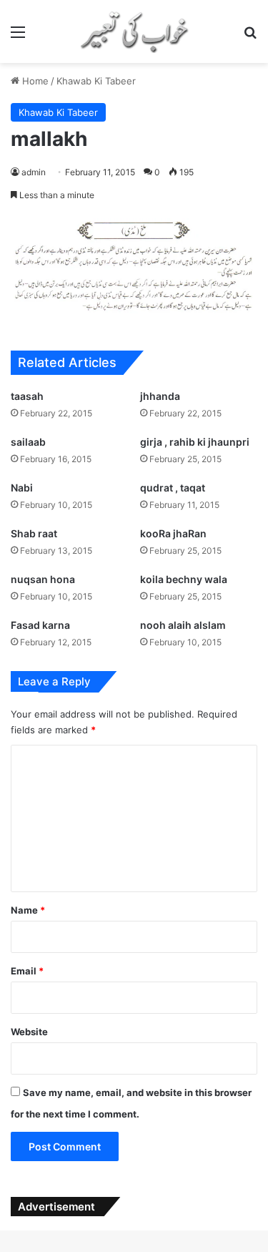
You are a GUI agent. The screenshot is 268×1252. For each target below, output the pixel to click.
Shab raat (34, 533)
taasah (27, 396)
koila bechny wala (183, 579)
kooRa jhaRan (173, 533)
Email (27, 971)
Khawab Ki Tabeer (96, 81)
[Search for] (250, 37)
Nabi (22, 487)
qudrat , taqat (172, 487)
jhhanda (160, 396)
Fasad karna (40, 625)
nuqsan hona (43, 579)
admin (33, 172)
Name (28, 910)
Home (34, 81)
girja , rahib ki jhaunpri (194, 442)
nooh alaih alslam (183, 625)
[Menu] (18, 37)
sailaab (28, 442)
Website (29, 1031)
